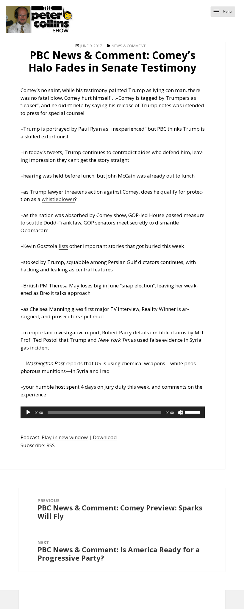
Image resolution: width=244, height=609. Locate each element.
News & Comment (129, 45)
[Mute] (180, 412)
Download (105, 437)
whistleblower (58, 199)
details (141, 332)
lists (63, 246)
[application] (113, 412)
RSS (50, 445)
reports (74, 363)
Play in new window (65, 437)
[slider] (193, 411)
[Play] (28, 412)
